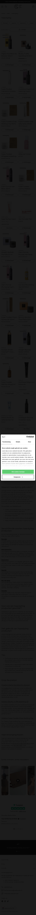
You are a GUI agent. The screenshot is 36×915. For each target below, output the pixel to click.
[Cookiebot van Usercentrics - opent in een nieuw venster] (26, 437)
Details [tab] (18, 442)
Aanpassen (17, 477)
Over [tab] (29, 442)
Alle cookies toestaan (18, 472)
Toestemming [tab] (6, 442)
